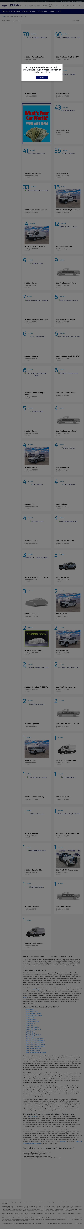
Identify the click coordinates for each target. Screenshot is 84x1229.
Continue (42, 77)
